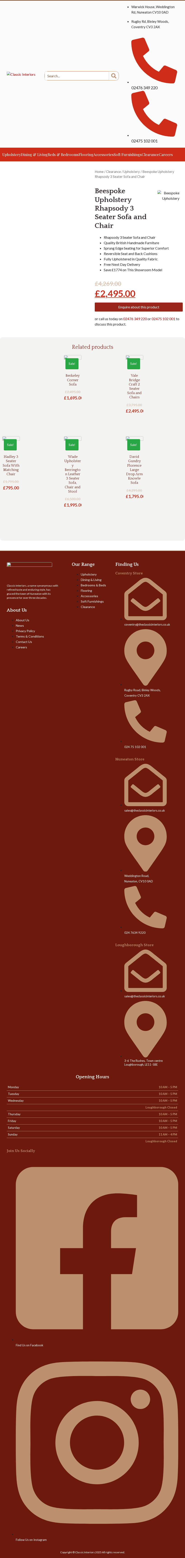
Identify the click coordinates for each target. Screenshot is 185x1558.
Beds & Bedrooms (63, 154)
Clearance (150, 154)
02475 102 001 (164, 319)
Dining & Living (34, 154)
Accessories (103, 154)
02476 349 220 (135, 319)
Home (99, 172)
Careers (166, 154)
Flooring (86, 154)
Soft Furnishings (128, 154)
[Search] (114, 75)
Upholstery (11, 154)
